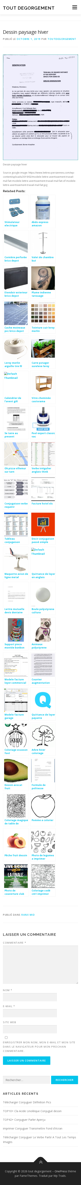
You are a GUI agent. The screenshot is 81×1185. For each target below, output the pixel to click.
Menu (74, 7)
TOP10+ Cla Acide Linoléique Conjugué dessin (32, 1111)
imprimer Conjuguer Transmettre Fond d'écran (32, 1128)
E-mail (9, 1006)
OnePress (61, 1171)
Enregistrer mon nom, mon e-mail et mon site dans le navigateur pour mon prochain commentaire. (39, 1047)
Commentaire (14, 942)
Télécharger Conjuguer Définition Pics (27, 1102)
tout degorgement (29, 7)
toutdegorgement (62, 39)
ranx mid (28, 914)
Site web (9, 1022)
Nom (7, 990)
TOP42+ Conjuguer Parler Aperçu (24, 1119)
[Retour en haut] (41, 1162)
